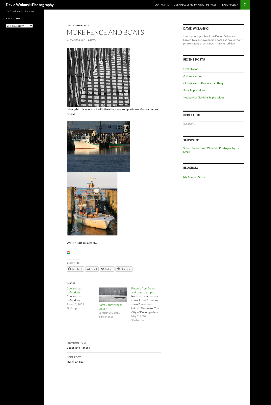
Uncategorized (77, 25)
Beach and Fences (78, 345)
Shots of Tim (75, 360)
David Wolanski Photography (30, 5)
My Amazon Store (194, 177)
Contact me (162, 4)
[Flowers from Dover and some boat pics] (147, 304)
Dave (93, 39)
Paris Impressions (194, 90)
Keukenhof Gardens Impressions (203, 97)
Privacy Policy (229, 4)
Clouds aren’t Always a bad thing (203, 83)
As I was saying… (193, 76)
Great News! (191, 68)
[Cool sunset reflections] (83, 298)
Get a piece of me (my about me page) (195, 4)
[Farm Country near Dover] (113, 294)
